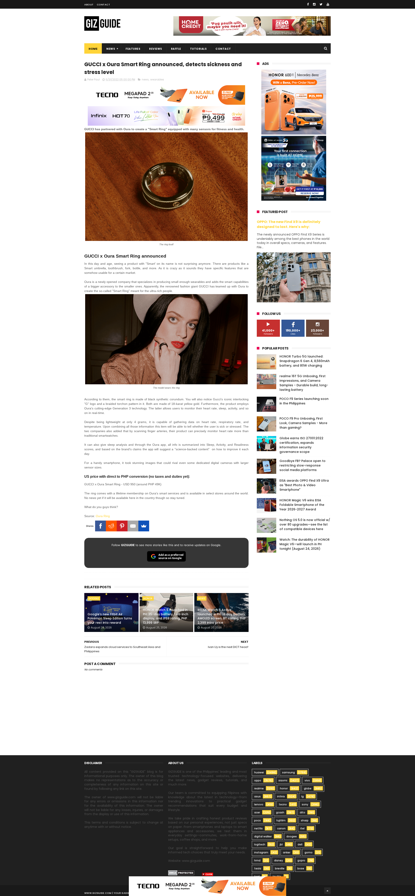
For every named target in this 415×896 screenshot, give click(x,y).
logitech (259, 844)
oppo (257, 780)
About (89, 4)
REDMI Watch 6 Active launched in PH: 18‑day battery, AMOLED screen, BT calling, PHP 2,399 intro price (222, 616)
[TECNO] (207, 886)
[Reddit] (111, 526)
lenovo (258, 804)
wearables (157, 79)
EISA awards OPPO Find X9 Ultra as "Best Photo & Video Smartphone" (304, 485)
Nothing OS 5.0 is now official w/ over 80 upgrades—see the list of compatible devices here (304, 524)
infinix (281, 796)
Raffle (176, 49)
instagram (261, 852)
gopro (301, 860)
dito (302, 812)
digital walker (263, 836)
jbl (281, 844)
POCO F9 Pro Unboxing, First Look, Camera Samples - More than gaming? (303, 423)
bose (300, 868)
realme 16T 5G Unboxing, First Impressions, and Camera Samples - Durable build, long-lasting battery (303, 383)
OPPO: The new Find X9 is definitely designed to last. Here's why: (288, 224)
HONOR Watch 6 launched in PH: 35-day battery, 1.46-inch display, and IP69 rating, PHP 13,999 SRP (165, 616)
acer (257, 812)
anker (286, 852)
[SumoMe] (143, 526)
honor (148, 598)
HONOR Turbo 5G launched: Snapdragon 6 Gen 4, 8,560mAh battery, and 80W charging (304, 361)
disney (278, 860)
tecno (283, 804)
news (145, 79)
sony (305, 804)
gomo (309, 852)
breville (279, 868)
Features (133, 49)
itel (302, 828)
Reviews (155, 49)
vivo (307, 780)
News (110, 49)
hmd (257, 860)
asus (257, 796)
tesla (257, 868)
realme (259, 788)
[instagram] (314, 4)
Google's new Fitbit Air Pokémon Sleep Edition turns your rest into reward (110, 618)
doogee (291, 836)
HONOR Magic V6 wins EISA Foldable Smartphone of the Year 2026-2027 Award (301, 504)
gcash (280, 812)
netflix (258, 828)
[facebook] (308, 4)
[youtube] (328, 4)
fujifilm (281, 820)
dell (300, 844)
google (94, 598)
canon (281, 828)
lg (302, 796)
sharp (304, 820)
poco (257, 820)
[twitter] (321, 4)
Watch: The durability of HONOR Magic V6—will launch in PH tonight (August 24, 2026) (304, 544)
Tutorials (198, 49)
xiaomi (282, 780)
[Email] (133, 526)
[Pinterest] (122, 526)
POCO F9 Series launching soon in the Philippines (304, 401)
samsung (288, 772)
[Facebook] (100, 526)
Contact (103, 4)
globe (307, 788)
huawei (259, 772)
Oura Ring (103, 516)
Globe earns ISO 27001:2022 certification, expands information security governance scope (301, 445)
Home (93, 49)
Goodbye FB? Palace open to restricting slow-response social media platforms (302, 465)
